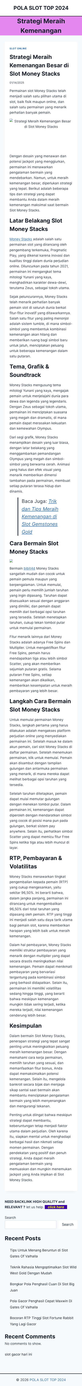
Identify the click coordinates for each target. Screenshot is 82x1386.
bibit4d (29, 568)
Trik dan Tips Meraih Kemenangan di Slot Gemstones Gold (40, 516)
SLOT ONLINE (18, 48)
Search (10, 1218)
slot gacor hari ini (18, 1354)
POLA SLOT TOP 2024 (48, 1380)
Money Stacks (21, 239)
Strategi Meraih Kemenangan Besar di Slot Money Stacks (39, 65)
